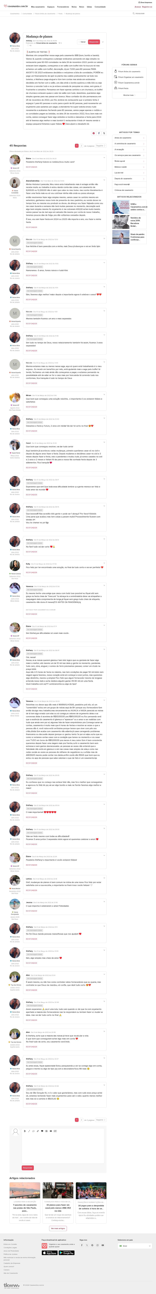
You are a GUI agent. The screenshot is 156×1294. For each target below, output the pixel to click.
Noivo (81, 7)
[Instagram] (97, 1245)
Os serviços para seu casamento (128, 155)
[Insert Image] (46, 1131)
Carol (28, 443)
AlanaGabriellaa (32, 181)
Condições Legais (10, 1248)
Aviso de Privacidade (11, 1251)
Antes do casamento (123, 138)
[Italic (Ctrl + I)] (29, 1131)
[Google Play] (67, 1255)
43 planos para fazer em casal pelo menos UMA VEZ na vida (58, 1208)
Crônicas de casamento (124, 190)
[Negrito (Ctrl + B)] (24, 1131)
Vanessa (29, 586)
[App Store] (50, 1255)
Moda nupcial (120, 161)
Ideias (89, 7)
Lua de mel (119, 173)
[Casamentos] (16, 7)
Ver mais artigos (58, 1228)
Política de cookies (10, 1254)
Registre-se (147, 7)
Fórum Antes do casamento (45, 14)
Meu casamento (38, 7)
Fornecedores (63, 7)
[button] (93, 133)
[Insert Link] (38, 1131)
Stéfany (29, 41)
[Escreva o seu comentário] (63, 1147)
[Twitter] (87, 1245)
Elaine (28, 158)
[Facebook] (82, 1245)
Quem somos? (9, 1267)
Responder (94, 42)
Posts (60, 14)
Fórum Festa (123, 88)
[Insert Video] (51, 1131)
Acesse (138, 7)
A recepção (119, 149)
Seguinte (99, 146)
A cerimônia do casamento (125, 143)
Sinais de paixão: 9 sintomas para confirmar (138, 237)
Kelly (28, 564)
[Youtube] (103, 1245)
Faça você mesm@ (122, 184)
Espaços (50, 7)
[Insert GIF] (55, 1131)
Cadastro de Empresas (12, 1263)
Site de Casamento (11, 1273)
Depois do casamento (123, 178)
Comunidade (100, 7)
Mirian (28, 395)
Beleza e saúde (121, 167)
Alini (28, 975)
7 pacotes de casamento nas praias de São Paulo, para (25, 1208)
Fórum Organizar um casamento (130, 77)
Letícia (29, 879)
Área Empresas (146, 2)
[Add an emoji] (42, 1131)
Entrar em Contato (10, 1244)
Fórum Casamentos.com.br (129, 83)
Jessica (29, 902)
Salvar (83, 42)
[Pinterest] (92, 1245)
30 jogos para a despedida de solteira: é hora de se (91, 1207)
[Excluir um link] (33, 1131)
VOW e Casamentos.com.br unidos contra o (139, 207)
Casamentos (14, 14)
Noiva (74, 7)
